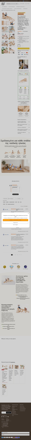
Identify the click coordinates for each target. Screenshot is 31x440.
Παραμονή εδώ (15, 222)
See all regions (15, 224)
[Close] (28, 213)
